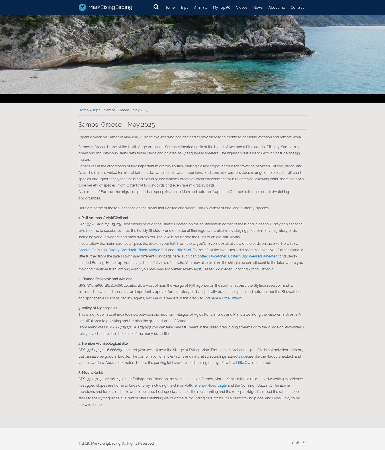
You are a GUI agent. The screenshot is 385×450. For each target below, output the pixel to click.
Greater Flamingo (92, 250)
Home (169, 7)
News (258, 7)
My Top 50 (221, 7)
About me (276, 7)
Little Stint (183, 250)
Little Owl (243, 363)
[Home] (82, 7)
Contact (297, 7)
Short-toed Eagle (213, 385)
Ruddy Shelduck (122, 250)
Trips (184, 7)
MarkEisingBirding (110, 7)
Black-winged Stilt (152, 250)
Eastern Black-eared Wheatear (253, 256)
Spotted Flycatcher (210, 256)
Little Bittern (231, 298)
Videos (242, 7)
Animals (200, 7)
